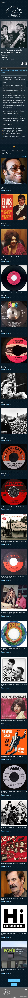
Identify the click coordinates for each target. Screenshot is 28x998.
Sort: (23, 156)
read (7, 190)
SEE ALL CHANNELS (14, 980)
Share (14, 997)
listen (2, 190)
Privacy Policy (23, 996)
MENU (3, 2)
